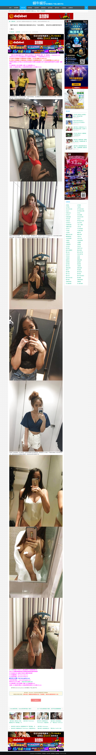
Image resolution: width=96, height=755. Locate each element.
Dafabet (67, 211)
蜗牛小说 (67, 273)
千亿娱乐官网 (80, 230)
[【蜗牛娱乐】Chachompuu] (29, 715)
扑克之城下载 (80, 254)
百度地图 (57, 753)
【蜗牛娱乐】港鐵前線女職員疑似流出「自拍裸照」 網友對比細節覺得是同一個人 (41, 694)
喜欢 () (36, 700)
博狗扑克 (79, 232)
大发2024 (79, 236)
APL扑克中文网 (69, 209)
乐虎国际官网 (68, 224)
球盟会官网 (68, 267)
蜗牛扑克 (57, 7)
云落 (65, 753)
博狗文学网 (79, 234)
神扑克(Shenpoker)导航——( (15, 681)
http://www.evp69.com (23, 676)
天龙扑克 (79, 246)
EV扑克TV (68, 214)
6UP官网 (79, 205)
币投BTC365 (79, 248)
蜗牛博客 (67, 271)
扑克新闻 (67, 258)
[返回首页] (9, 21)
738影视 (79, 207)
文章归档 (48, 753)
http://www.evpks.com (23, 675)
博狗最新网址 (68, 236)
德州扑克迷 (79, 250)
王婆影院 (79, 265)
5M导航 (67, 205)
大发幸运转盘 (80, 240)
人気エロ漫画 (80, 224)
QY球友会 (68, 220)
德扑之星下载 (80, 252)
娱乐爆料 (16, 7)
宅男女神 (23, 7)
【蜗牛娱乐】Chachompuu (42, 726)
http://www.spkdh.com (27, 681)
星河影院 (67, 262)
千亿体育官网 (80, 228)
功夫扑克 (67, 228)
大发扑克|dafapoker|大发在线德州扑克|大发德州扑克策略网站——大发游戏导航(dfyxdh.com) (29, 56)
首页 (10, 7)
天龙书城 (67, 246)
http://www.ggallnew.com (24, 678)
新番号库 (67, 260)
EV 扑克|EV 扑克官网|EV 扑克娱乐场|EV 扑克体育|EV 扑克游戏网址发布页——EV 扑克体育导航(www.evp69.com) (34, 60)
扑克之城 (67, 254)
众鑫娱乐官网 (68, 226)
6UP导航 (67, 207)
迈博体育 (71, 7)
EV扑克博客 (79, 214)
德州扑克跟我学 (69, 250)
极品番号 (79, 262)
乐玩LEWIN (79, 222)
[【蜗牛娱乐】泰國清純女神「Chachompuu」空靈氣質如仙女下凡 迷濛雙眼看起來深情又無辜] (43, 715)
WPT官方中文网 (80, 220)
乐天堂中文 (68, 222)
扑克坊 (78, 256)
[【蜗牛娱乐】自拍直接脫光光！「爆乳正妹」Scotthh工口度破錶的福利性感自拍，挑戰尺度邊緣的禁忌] (56, 715)
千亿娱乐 (67, 230)
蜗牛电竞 (50, 7)
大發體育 (79, 242)
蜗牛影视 (79, 273)
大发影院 (67, 242)
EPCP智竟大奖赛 (80, 211)
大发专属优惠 (68, 238)
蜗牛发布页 (79, 271)
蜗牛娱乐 (18, 32)
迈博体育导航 (68, 281)
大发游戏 (64, 7)
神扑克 (67, 269)
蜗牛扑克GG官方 (80, 275)
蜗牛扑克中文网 (69, 277)
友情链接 (44, 753)
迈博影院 (79, 281)
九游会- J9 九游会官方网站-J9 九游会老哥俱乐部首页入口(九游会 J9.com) (25, 67)
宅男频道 (30, 7)
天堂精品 (79, 244)
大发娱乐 (67, 240)
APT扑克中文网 (80, 209)
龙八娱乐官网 (80, 283)
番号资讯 (43, 7)
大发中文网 (79, 238)
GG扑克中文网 (80, 216)
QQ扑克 (78, 218)
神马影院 (79, 269)
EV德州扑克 (68, 213)
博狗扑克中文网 (69, 234)
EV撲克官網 (68, 216)
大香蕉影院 (68, 244)
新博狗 (78, 258)
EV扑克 (78, 213)
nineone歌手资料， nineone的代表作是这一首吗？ (21, 708)
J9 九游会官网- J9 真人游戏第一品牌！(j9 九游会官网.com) (22, 65)
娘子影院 (67, 248)
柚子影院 (67, 264)
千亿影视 (67, 232)
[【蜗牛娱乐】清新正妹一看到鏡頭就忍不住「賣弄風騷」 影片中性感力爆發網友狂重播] (15, 715)
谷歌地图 (53, 753)
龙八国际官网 (68, 283)
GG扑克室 (68, 218)
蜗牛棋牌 (79, 277)
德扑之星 (67, 252)
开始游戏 (43, 11)
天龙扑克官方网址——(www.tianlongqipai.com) (19, 680)
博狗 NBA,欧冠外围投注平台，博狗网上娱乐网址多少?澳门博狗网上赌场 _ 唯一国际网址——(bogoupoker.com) (35, 55)
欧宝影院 (79, 264)
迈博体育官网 (80, 279)
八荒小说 (79, 226)
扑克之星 (67, 256)
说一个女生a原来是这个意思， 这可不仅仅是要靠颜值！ (49, 708)
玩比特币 (37, 7)
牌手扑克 (67, 265)
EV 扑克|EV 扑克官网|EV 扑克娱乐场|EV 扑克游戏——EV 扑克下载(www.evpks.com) (28, 58)
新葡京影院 (79, 260)
